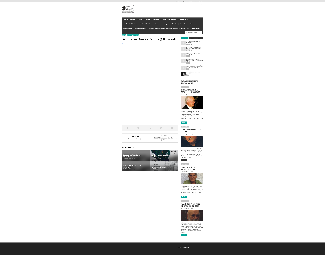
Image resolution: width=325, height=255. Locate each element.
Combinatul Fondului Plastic (130, 24)
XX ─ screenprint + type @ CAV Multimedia (193, 42)
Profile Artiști (174, 24)
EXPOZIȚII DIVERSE (135, 35)
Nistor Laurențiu (190, 94)
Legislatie (184, 1)
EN (200, 4)
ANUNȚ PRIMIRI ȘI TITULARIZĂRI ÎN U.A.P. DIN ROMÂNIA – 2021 (194, 67)
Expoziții (148, 19)
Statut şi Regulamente (140, 28)
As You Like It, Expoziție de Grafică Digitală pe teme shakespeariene (194, 48)
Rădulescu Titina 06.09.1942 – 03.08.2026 (190, 168)
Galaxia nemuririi (127, 28)
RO (202, 4)
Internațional (182, 20)
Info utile (189, 1)
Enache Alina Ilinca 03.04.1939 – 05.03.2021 (193, 72)
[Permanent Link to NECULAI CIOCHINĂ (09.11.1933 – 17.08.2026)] (192, 102)
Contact (200, 1)
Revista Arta (156, 24)
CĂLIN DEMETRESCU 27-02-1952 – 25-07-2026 (191, 205)
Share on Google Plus (149, 128)
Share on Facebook (127, 128)
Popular (185, 38)
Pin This (160, 128)
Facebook (199, 38)
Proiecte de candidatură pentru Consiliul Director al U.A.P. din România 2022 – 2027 (169, 28)
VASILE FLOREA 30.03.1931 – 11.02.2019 (193, 54)
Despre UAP (177, 1)
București (132, 19)
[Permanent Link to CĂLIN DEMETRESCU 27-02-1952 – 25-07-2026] (192, 215)
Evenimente (155, 20)
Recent (192, 38)
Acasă (124, 20)
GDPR (191, 24)
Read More (184, 122)
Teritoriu (140, 19)
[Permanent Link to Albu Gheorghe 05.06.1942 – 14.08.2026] (192, 141)
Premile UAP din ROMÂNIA (168, 20)
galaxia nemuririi (185, 86)
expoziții (129, 35)
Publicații (165, 24)
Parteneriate (183, 24)
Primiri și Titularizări (144, 24)
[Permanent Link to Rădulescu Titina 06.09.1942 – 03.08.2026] (192, 178)
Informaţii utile (195, 28)
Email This (172, 128)
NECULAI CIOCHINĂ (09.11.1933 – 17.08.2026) (190, 91)
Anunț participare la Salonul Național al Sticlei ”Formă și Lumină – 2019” (194, 60)
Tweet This (138, 128)
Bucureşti (124, 35)
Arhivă (196, 1)
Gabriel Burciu (186, 247)
